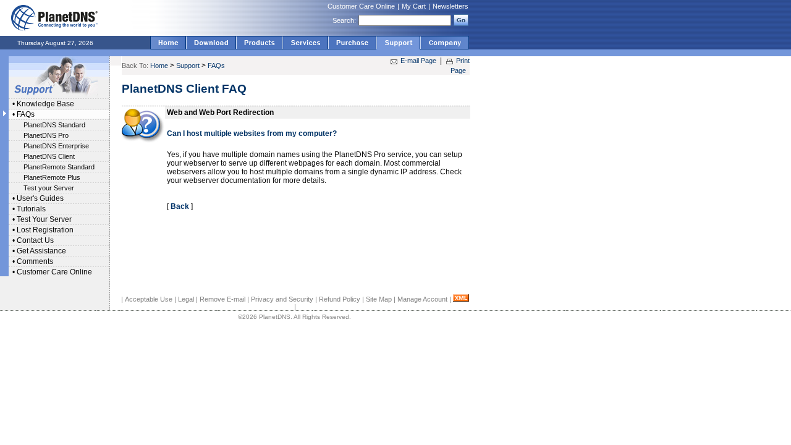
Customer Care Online (361, 6)
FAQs (26, 114)
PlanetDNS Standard (54, 125)
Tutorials (31, 209)
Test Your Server (44, 219)
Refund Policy (339, 299)
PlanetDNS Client (49, 156)
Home (159, 65)
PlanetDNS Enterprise (56, 146)
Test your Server (48, 188)
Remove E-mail (222, 299)
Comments (35, 261)
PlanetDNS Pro (46, 135)
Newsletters (450, 6)
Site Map (379, 299)
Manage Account (422, 299)
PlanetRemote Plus (51, 177)
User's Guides (40, 198)
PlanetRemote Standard (59, 167)
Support (188, 65)
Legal (186, 299)
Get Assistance (41, 251)
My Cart (414, 6)
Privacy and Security (282, 299)
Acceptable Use (148, 299)
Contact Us (35, 240)
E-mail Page (418, 60)
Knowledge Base (45, 104)
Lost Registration (45, 230)
